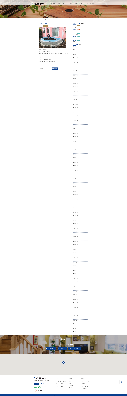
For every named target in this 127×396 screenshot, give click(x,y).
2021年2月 (74, 220)
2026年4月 (74, 57)
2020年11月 (75, 228)
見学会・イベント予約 (85, 386)
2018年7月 (74, 302)
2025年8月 (74, 78)
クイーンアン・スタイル (59, 384)
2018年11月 (75, 291)
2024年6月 (74, 115)
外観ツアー (64, 3)
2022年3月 (74, 186)
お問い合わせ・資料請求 (91, 3)
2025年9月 (74, 75)
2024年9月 (74, 107)
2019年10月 (75, 262)
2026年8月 (74, 46)
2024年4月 (74, 120)
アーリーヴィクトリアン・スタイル (61, 383)
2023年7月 (74, 144)
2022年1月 (74, 191)
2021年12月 (75, 194)
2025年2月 (74, 94)
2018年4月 (74, 310)
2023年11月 (75, 133)
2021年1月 (74, 223)
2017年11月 (75, 323)
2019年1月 (74, 286)
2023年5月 (74, 149)
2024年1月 (74, 128)
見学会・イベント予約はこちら (75, 348)
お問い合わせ (83, 383)
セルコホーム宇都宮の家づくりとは (61, 381)
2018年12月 (75, 289)
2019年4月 (74, 278)
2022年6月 (74, 178)
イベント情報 (71, 385)
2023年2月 (74, 157)
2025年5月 (74, 86)
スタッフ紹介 (83, 3)
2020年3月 (74, 249)
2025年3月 (74, 91)
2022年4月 (74, 183)
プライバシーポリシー (84, 388)
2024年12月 (75, 99)
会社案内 (82, 378)
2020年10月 (75, 231)
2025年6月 (74, 83)
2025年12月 (75, 67)
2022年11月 (75, 165)
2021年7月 (74, 207)
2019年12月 (75, 257)
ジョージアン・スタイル (59, 386)
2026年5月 (74, 54)
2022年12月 (75, 162)
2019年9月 (74, 265)
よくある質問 (71, 390)
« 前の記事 (41, 68)
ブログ (39, 19)
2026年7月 (74, 49)
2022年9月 (74, 170)
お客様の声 (76, 3)
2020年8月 (74, 236)
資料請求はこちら (62, 348)
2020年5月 (74, 244)
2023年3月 (74, 154)
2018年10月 (75, 294)
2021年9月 (74, 202)
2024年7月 (74, 112)
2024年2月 (74, 125)
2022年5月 (74, 181)
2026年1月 (74, 65)
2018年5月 (74, 307)
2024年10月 (75, 104)
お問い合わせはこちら (51, 348)
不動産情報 (58, 3)
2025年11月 (75, 70)
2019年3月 (74, 281)
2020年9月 (74, 233)
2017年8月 (74, 331)
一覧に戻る (55, 68)
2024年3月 (74, 123)
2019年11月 (75, 260)
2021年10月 (75, 199)
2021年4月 (74, 215)
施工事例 (70, 3)
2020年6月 (74, 241)
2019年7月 (74, 270)
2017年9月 (74, 328)
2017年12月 (75, 320)
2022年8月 (74, 173)
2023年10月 (75, 136)
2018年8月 (74, 299)
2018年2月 (74, 315)
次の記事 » (68, 68)
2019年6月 (74, 273)
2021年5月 (74, 212)
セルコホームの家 (52, 3)
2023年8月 (74, 141)
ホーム (35, 19)
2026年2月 (74, 62)
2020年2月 (74, 252)
